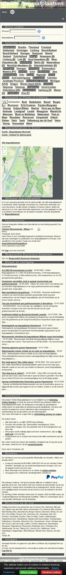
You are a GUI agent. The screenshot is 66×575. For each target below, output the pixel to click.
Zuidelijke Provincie (13, 81)
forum (17, 561)
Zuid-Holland (20, 56)
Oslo (21, 74)
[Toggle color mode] (12, 12)
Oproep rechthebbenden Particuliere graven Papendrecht (27, 382)
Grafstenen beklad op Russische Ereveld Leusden (24, 314)
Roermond (28, 117)
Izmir (32, 71)
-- (5, 153)
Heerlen (35, 108)
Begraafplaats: (8, 38)
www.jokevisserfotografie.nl (14, 243)
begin (3, 561)
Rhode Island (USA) (30, 84)
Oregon (14, 84)
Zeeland (7, 56)
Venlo (58, 120)
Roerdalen (15, 117)
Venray (6, 123)
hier (7, 250)
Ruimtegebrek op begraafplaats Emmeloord (21, 325)
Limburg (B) (9, 59)
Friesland (46, 47)
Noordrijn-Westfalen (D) (19, 65)
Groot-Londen (48, 87)
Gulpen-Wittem (21, 108)
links (44, 561)
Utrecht (48, 53)
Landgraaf (19, 111)
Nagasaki (41, 74)
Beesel (47, 102)
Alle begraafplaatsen (11, 143)
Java (54, 71)
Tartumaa (20, 87)
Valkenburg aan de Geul (39, 120)
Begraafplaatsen (12, 214)
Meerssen (8, 114)
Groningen (22, 50)
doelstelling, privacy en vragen (48, 414)
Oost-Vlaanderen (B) (38, 59)
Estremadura (48, 68)
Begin (4, 12)
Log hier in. (7, 550)
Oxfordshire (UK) (11, 90)
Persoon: (6, 31)
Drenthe (22, 47)
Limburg (34, 50)
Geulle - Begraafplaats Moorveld (16, 132)
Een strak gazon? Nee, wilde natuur (18, 362)
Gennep (7, 108)
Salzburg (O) (44, 90)
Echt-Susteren (28, 105)
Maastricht (55, 111)
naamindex (35, 561)
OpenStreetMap (37, 196)
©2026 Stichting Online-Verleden (33, 558)
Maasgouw (42, 111)
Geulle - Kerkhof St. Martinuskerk (16, 135)
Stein (14, 120)
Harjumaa (8, 87)
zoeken (10, 561)
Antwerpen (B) (47, 56)
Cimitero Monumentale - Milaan (16, 229)
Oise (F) (25, 93)
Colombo (52, 78)
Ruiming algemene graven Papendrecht (19, 348)
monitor (25, 561)
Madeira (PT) (9, 71)
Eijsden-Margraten (47, 105)
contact (51, 561)
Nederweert (43, 114)
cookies (59, 561)
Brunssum (13, 105)
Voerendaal (18, 123)
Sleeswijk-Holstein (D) (45, 65)
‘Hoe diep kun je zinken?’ (13, 373)
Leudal (30, 111)
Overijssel (37, 53)
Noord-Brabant (49, 50)
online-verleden (49, 470)
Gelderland (8, 50)
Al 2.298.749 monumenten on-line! (17, 270)
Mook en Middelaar (25, 114)
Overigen (25, 53)
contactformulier (35, 444)
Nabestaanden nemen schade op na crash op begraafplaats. (28, 351)
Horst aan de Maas (51, 108)
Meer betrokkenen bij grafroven (16, 292)
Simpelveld (42, 117)
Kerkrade (7, 111)
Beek (24, 102)
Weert (29, 123)
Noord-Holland (10, 53)
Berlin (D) (39, 62)
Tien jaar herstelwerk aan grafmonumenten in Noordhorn (27, 303)
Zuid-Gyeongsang (21, 78)
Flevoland (34, 47)
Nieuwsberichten (9, 266)
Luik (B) (22, 59)
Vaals (22, 120)
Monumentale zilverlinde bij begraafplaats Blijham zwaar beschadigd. (33, 337)
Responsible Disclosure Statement (24, 258)
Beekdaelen (35, 102)
